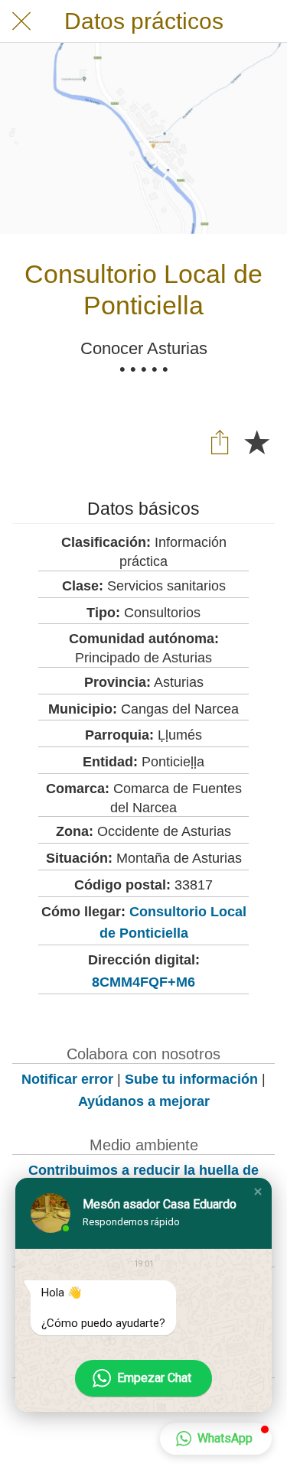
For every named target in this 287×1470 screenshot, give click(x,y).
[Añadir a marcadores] (256, 441)
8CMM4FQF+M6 (143, 982)
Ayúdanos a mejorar (144, 1101)
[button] (258, 1191)
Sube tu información (191, 1079)
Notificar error (67, 1079)
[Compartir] (219, 441)
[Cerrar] (21, 21)
